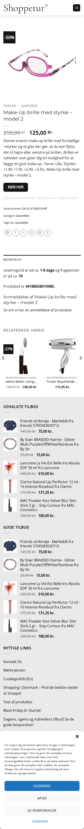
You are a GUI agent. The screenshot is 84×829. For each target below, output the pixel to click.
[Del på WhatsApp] (7, 232)
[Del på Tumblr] (48, 232)
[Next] (80, 367)
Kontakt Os (12, 661)
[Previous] (3, 367)
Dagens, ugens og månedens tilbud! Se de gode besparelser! (38, 722)
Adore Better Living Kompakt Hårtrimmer (22, 382)
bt (12, 223)
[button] (77, 736)
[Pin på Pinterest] (39, 232)
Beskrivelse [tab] (12, 259)
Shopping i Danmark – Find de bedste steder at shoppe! (40, 690)
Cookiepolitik (40, 821)
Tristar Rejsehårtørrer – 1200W (62, 382)
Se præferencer (42, 810)
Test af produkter (18, 701)
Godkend (42, 786)
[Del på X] (23, 232)
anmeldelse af (42, 310)
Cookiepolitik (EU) (18, 678)
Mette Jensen (14, 670)
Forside (9, 106)
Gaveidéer (29, 106)
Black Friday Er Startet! (22, 710)
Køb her (16, 187)
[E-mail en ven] (31, 232)
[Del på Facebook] (15, 232)
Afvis (42, 798)
